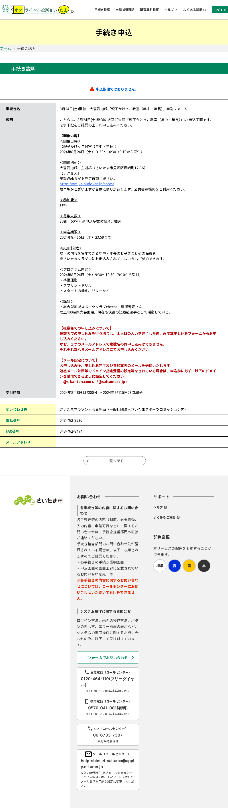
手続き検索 (102, 9)
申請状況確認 (125, 9)
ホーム (5, 48)
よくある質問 (192, 9)
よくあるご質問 (164, 517)
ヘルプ (169, 9)
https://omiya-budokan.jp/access (87, 183)
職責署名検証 (149, 9)
